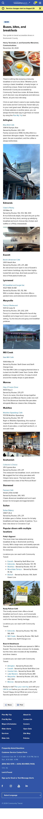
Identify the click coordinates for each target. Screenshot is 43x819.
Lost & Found (7, 772)
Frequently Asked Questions (13, 748)
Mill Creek (11, 636)
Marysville (11, 676)
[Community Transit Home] (21, 3)
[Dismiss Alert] (40, 8)
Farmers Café (8, 490)
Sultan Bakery (8, 510)
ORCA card (7, 689)
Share (10, 705)
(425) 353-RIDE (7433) (26, 764)
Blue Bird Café (8, 125)
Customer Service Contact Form (14, 752)
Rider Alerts (6, 729)
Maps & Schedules (9, 724)
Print (21, 705)
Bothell (10, 575)
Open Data (27, 729)
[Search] (3, 3)
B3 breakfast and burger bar (13, 285)
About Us (27, 715)
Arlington (11, 666)
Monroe (10, 682)
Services (5, 733)
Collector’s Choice (10, 465)
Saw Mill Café (8, 357)
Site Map (26, 733)
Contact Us (27, 719)
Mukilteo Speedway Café (12, 413)
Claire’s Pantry (8, 208)
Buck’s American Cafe (11, 260)
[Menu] (40, 3)
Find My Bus (7, 719)
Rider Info (5, 738)
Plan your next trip (21, 687)
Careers (26, 724)
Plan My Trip (17, 115)
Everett (10, 561)
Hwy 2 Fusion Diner (10, 387)
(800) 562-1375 (8, 764)
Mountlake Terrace (14, 569)
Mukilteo (10, 567)
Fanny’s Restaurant (10, 305)
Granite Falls (12, 671)
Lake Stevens (12, 674)
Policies (26, 738)
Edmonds (11, 564)
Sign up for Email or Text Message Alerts (18, 778)
